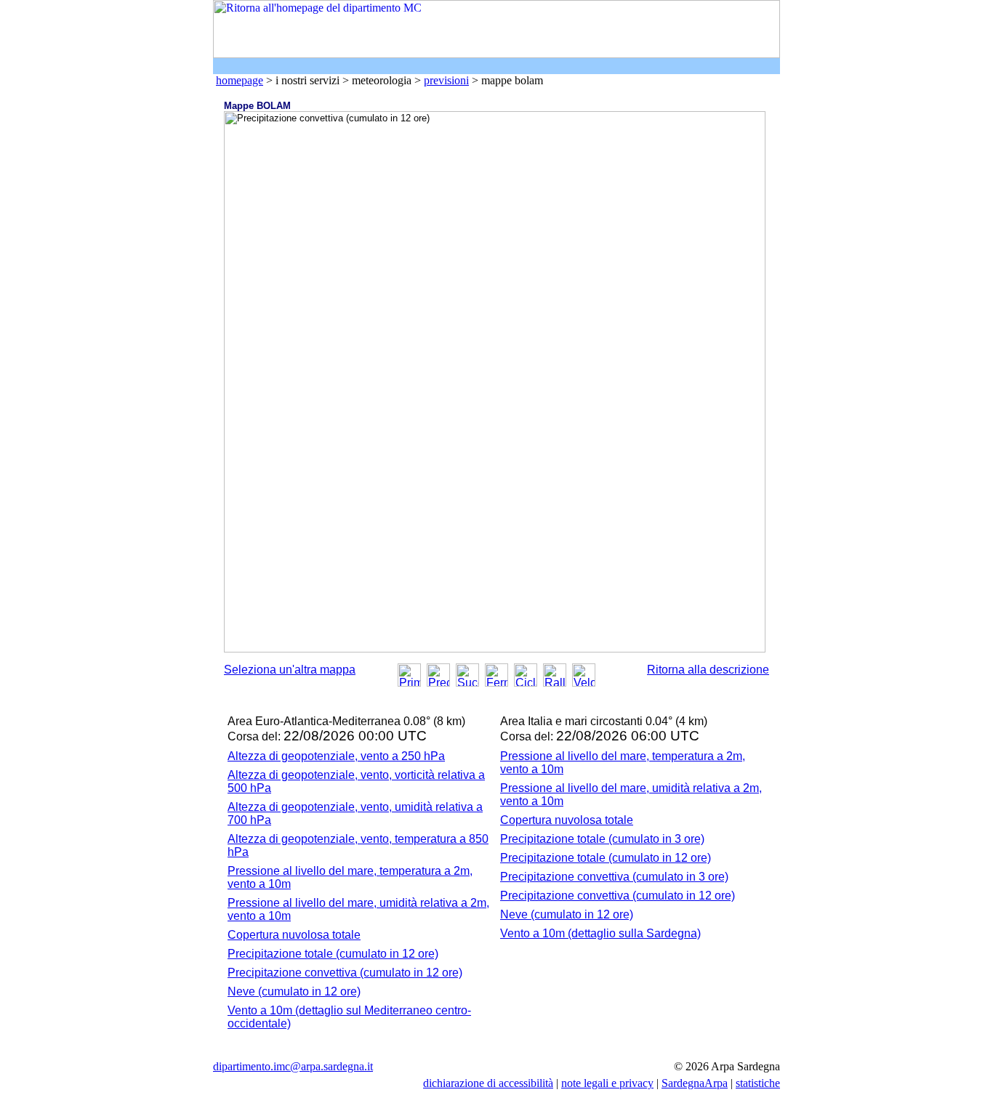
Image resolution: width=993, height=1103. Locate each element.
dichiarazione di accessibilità (488, 1083)
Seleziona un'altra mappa (289, 669)
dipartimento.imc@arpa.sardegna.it (293, 1066)
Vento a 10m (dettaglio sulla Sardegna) (600, 933)
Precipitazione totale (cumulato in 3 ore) (602, 839)
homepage (239, 80)
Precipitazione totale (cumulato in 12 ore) (333, 954)
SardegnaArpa (695, 1083)
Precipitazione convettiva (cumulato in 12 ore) (345, 972)
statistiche (758, 1083)
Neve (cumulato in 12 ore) (294, 991)
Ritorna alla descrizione (708, 669)
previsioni (446, 80)
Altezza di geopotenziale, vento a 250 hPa (336, 756)
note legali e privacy (607, 1083)
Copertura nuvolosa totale (294, 935)
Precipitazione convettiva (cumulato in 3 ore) (614, 876)
